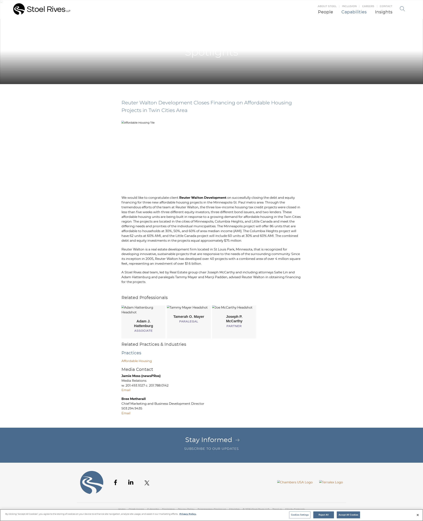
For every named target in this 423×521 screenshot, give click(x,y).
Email (125, 390)
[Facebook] (115, 482)
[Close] (417, 515)
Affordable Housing (136, 361)
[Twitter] (147, 483)
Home (290, 26)
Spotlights (328, 26)
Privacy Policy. (187, 514)
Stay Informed (211, 443)
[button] (352, 26)
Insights (383, 12)
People (325, 12)
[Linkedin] (130, 482)
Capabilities (354, 12)
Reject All (323, 515)
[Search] (402, 8)
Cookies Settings (300, 515)
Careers (368, 6)
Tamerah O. (188, 317)
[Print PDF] (345, 26)
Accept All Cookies (348, 515)
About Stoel (327, 6)
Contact (386, 6)
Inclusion (349, 6)
